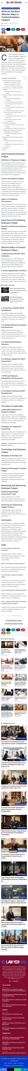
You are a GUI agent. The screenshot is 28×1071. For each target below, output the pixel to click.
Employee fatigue (6, 181)
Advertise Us (7, 1065)
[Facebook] (3, 29)
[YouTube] (15, 981)
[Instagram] (18, 981)
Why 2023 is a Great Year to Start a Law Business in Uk (21, 698)
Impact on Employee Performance (14, 86)
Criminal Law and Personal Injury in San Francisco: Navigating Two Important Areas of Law (13, 764)
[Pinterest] (23, 29)
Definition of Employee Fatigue (13, 82)
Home (5, 1063)
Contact (15, 1063)
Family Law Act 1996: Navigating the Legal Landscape (6, 683)
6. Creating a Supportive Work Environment (13, 113)
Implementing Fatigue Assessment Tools (14, 141)
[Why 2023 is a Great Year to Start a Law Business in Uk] (21, 692)
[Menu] (2, 3)
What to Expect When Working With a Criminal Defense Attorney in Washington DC (18, 290)
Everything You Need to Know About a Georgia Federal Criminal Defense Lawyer (13, 856)
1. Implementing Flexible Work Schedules (13, 99)
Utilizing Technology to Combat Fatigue (14, 134)
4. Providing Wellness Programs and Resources (15, 108)
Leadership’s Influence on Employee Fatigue (14, 125)
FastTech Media (14, 1061)
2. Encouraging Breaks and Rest (14, 102)
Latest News (16, 8)
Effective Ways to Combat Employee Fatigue (13, 95)
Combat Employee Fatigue (14, 620)
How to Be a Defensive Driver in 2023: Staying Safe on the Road (20, 667)
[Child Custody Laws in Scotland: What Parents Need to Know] (21, 644)
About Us (10, 1063)
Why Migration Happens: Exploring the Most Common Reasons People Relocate (17, 299)
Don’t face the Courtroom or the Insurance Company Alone (6, 651)
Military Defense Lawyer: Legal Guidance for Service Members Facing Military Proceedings (13, 832)
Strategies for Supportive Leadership (15, 128)
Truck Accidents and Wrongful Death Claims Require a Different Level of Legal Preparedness (7, 714)
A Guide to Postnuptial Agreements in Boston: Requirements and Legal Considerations (13, 809)
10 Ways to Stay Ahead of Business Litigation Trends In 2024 (7, 698)
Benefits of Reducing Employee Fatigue (13, 92)
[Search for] (26, 3)
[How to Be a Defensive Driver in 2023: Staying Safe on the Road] (21, 660)
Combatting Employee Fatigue (14, 623)
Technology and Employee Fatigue (12, 130)
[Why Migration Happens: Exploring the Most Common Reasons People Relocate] (5, 298)
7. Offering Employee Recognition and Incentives (15, 116)
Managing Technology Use (12, 132)
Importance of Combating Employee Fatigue (13, 88)
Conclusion (6, 147)
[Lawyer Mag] (14, 2)
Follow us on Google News (17, 1065)
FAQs (4, 149)
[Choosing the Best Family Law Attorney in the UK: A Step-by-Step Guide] (7, 660)
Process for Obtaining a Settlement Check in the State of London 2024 (20, 683)
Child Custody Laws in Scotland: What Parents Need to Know (20, 651)
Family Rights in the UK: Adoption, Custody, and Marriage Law (20, 713)
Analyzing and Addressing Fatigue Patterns (14, 145)
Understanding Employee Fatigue (12, 80)
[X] (8, 29)
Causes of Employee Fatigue (13, 84)
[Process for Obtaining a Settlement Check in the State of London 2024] (21, 677)
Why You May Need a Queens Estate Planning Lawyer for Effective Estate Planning (12, 947)
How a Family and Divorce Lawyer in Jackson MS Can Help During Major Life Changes (13, 924)
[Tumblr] (18, 29)
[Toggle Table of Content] (23, 78)
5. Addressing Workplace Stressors (15, 110)
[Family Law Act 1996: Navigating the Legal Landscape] (7, 677)
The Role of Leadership (9, 123)
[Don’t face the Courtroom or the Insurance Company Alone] (7, 644)
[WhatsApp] (8, 633)
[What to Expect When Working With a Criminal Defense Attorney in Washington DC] (5, 290)
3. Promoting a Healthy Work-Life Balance (14, 104)
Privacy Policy (21, 1063)
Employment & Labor (6, 8)
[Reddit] (3, 32)
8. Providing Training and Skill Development (13, 120)
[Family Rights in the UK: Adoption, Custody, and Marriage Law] (21, 707)
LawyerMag (5, 23)
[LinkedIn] (13, 29)
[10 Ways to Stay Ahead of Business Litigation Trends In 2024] (7, 692)
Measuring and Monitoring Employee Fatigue (13, 138)
